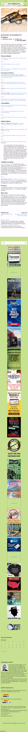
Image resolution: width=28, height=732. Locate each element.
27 (16, 647)
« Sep (2, 651)
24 (5, 647)
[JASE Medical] (14, 598)
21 (20, 646)
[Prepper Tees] (14, 570)
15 (23, 645)
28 (20, 647)
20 (16, 646)
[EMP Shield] (14, 544)
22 (23, 646)
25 (8, 647)
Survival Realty (5, 219)
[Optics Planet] (14, 627)
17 (5, 646)
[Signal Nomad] (14, 337)
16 (1, 646)
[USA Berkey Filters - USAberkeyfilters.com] (14, 530)
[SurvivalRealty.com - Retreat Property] (14, 256)
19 (12, 646)
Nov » (5, 651)
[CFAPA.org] (14, 612)
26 (12, 647)
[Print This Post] (15, 40)
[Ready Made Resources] (14, 469)
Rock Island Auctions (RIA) (6, 164)
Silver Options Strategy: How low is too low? (10, 64)
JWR (20, 50)
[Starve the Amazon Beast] (14, 516)
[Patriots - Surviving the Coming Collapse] (14, 288)
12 (12, 645)
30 (1, 648)
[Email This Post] (16, 40)
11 (8, 645)
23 (1, 647)
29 (23, 647)
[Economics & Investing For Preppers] (14, 20)
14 (20, 645)
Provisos (15, 189)
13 (16, 645)
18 (8, 646)
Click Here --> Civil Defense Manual (9, 225)
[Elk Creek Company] (14, 448)
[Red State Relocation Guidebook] (14, 584)
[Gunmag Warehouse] (14, 427)
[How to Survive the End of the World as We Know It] (14, 359)
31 (5, 648)
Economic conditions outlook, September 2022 (16, 88)
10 (5, 645)
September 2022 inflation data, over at (13, 141)
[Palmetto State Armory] (14, 313)
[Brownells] (14, 403)
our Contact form (17, 196)
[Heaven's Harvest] (14, 380)
